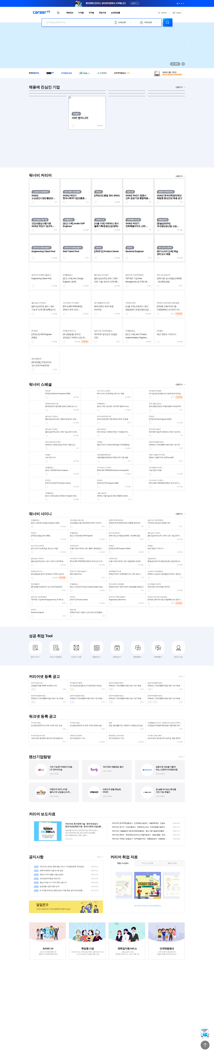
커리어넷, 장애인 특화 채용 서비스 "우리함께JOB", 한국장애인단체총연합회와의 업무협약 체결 (66, 867)
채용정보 (69, 13)
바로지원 (179, 314)
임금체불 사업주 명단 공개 (66, 886)
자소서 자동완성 (56, 657)
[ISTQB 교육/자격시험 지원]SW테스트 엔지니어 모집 (168, 308)
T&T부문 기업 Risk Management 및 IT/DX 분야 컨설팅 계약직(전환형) (137, 280)
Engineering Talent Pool (43, 251)
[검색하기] (167, 22)
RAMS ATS (107, 3)
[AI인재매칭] (102, 73)
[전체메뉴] (58, 13)
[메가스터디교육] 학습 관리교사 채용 (167, 252)
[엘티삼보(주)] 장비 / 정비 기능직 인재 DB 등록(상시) (43, 308)
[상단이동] (205, 1045)
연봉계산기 (96, 657)
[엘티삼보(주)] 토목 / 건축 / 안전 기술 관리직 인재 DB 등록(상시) (106, 280)
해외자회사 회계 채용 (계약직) (103, 308)
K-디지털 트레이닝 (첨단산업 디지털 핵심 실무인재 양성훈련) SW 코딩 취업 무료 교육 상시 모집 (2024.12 (66, 890)
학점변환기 (137, 657)
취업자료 (102, 13)
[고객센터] (205, 1033)
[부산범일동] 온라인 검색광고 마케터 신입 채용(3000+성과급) (75, 336)
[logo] (41, 12)
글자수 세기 (35, 657)
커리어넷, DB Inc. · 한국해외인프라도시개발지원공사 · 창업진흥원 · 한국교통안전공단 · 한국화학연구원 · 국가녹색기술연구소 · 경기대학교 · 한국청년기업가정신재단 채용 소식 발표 (146, 835)
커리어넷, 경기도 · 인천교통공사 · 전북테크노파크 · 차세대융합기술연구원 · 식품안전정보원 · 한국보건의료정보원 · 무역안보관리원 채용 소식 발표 (146, 827)
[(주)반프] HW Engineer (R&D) (41, 336)
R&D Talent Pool (71, 251)
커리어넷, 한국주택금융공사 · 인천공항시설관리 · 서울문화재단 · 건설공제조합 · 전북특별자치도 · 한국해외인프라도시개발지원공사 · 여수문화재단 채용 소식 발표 (146, 823)
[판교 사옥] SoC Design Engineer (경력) (73, 280)
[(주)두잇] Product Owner (106, 251)
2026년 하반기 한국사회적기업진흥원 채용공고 (73, 197)
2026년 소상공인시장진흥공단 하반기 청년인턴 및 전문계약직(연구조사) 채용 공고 (42, 197)
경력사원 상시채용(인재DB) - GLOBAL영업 (169, 280)
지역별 (81, 13)
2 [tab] (179, 3)
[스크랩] (46, 397)
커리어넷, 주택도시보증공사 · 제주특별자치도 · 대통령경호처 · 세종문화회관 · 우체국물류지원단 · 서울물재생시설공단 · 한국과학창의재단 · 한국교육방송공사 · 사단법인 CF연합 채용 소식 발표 (146, 839)
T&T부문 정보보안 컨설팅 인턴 (105, 336)
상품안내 (179, 87)
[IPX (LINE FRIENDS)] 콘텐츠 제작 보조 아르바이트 (72, 308)
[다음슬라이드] (187, 47)
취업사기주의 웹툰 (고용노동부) (66, 874)
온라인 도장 (178, 657)
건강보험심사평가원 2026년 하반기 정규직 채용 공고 (42, 225)
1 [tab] (177, 3)
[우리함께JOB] (66, 73)
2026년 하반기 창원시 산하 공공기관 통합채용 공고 (137, 197)
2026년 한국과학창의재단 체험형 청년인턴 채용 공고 (169, 196)
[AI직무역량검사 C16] (122, 73)
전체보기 (183, 64)
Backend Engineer (135, 251)
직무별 (91, 13)
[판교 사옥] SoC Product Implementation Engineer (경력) (136, 336)
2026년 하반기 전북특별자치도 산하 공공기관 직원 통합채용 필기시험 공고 (137, 225)
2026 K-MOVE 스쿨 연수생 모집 (66, 871)
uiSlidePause (173, 64)
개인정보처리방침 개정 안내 (66, 878)
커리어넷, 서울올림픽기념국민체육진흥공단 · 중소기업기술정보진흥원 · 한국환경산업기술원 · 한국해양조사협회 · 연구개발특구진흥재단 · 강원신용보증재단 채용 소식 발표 (146, 831)
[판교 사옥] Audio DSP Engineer (74, 224)
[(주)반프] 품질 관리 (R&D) (107, 195)
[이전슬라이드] (27, 47)
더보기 (181, 676)
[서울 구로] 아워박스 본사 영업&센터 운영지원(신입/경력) (137, 308)
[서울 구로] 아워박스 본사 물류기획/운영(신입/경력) (106, 224)
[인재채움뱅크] (84, 73)
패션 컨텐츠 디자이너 (166, 334)
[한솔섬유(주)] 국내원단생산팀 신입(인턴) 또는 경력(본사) (167, 225)
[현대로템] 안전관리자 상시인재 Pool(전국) (41, 364)
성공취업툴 (115, 13)
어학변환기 (158, 657)
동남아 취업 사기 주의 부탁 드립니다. (66, 882)
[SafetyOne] (34, 73)
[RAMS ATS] (50, 73)
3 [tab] (181, 3)
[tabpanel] (107, 3)
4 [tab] (183, 3)
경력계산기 (117, 657)
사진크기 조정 (76, 657)
